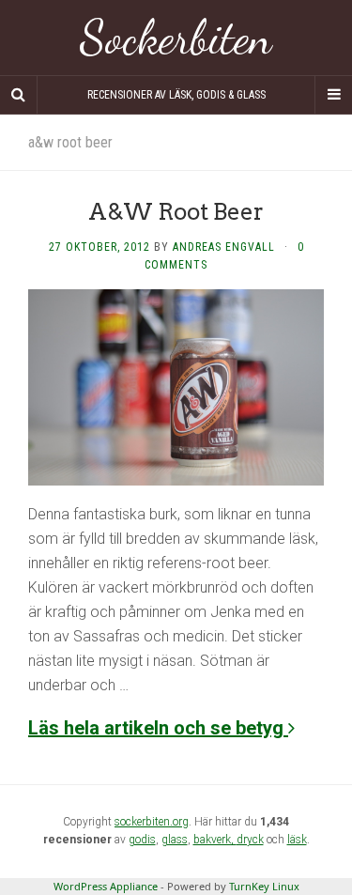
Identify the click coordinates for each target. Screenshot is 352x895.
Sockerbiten (176, 37)
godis (142, 839)
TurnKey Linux (264, 886)
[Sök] (19, 95)
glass (174, 839)
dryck (250, 839)
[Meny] (333, 95)
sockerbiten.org (152, 821)
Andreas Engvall (224, 247)
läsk (297, 839)
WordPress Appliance (106, 886)
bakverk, (215, 839)
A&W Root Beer (176, 211)
